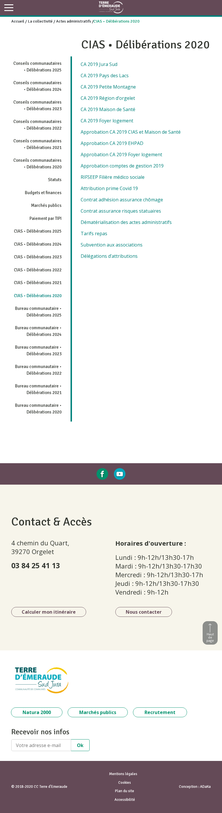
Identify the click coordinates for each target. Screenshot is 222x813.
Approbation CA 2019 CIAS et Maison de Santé (131, 132)
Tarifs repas (94, 233)
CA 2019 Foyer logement (107, 120)
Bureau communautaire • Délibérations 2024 (38, 331)
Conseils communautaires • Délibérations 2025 (37, 67)
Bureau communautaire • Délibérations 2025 (38, 312)
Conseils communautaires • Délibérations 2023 (37, 105)
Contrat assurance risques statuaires (121, 211)
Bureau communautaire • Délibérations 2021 (38, 389)
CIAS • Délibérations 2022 (38, 270)
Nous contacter (144, 612)
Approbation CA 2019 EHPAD (112, 143)
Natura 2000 (37, 712)
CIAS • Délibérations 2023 (38, 257)
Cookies (124, 782)
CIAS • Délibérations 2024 (38, 244)
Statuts (55, 179)
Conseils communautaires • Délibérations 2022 (37, 125)
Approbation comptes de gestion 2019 (122, 166)
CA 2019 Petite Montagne (108, 87)
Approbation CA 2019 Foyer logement (121, 154)
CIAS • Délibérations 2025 (38, 231)
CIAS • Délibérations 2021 (38, 282)
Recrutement (160, 712)
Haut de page (210, 637)
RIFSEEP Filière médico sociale (113, 177)
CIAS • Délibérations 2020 (38, 295)
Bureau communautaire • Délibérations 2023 (38, 350)
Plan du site (124, 791)
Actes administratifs (73, 21)
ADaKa (205, 786)
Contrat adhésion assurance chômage (122, 199)
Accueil (17, 21)
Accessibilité (124, 799)
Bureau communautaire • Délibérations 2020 (38, 409)
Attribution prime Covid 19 (109, 188)
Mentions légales (123, 774)
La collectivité (40, 21)
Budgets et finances (43, 192)
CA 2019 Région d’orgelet (108, 98)
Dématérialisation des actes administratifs (126, 222)
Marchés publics (46, 205)
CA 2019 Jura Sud (99, 64)
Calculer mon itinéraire (49, 612)
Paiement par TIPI (45, 218)
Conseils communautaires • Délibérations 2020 (37, 164)
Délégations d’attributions (109, 256)
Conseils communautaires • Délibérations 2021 (37, 144)
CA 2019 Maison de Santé (108, 109)
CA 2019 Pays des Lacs (105, 75)
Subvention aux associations (112, 245)
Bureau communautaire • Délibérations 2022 (38, 370)
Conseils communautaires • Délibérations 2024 (37, 86)
